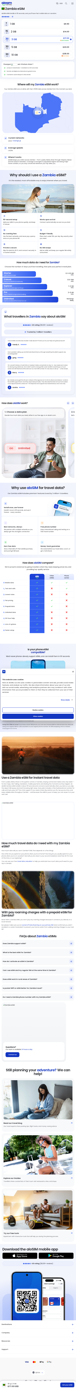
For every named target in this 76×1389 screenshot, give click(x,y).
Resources (6, 1341)
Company (6, 1333)
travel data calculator (24, 861)
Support (5, 1349)
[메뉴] (72, 3)
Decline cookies (38, 710)
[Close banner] (73, 671)
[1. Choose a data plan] (34, 442)
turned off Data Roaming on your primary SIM (37, 925)
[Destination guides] (38, 1160)
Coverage (16, 141)
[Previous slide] (68, 403)
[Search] (66, 3)
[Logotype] (7, 3)
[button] (38, 24)
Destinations (7, 1324)
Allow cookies (38, 716)
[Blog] (38, 1105)
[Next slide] (72, 403)
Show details (65, 700)
